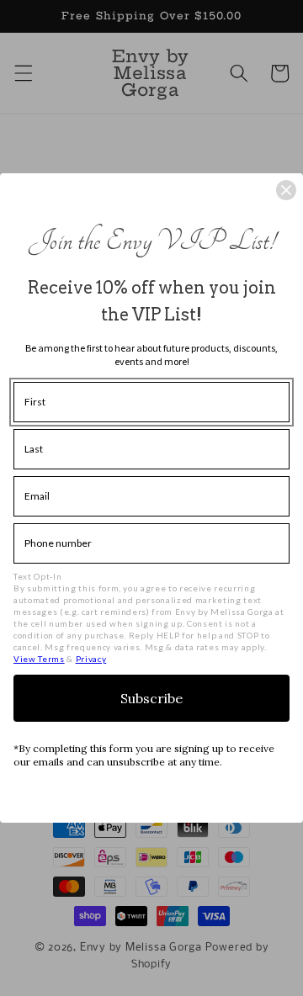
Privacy (91, 659)
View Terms (39, 659)
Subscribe (151, 698)
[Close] (286, 190)
